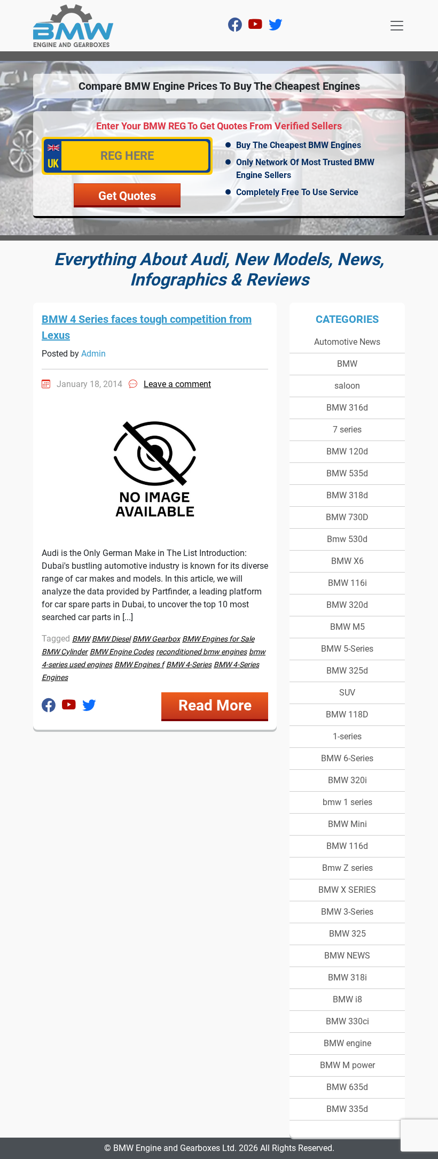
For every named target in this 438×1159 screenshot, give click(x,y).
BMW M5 (347, 627)
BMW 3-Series (347, 912)
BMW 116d (347, 846)
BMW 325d (347, 671)
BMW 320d (347, 605)
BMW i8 (347, 999)
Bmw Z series (347, 868)
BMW (347, 364)
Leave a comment (177, 384)
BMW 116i (347, 583)
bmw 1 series (347, 802)
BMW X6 (347, 561)
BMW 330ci (347, 1021)
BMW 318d (347, 495)
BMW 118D (347, 714)
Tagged (56, 638)
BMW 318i (347, 977)
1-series (347, 736)
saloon (347, 386)
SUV (347, 692)
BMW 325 (347, 934)
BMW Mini (347, 824)
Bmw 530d (347, 539)
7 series (347, 429)
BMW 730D (347, 517)
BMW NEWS (347, 956)
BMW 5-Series (347, 649)
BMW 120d (347, 451)
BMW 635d (347, 1087)
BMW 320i (347, 780)
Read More (215, 705)
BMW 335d (347, 1109)
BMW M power (347, 1065)
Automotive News (347, 342)
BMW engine (347, 1043)
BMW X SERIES (347, 890)
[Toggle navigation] (397, 26)
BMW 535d (347, 473)
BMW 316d (347, 408)
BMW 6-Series (347, 758)
